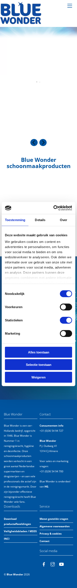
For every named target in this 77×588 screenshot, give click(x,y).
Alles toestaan (38, 352)
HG (46, 486)
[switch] (66, 306)
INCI (6, 539)
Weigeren (38, 377)
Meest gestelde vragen (54, 519)
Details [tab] (40, 220)
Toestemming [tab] (15, 220)
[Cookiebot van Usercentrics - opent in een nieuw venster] (54, 208)
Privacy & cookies (51, 533)
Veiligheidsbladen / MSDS (20, 531)
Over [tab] (63, 220)
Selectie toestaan (38, 364)
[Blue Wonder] (21, 23)
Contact (44, 541)
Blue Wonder (15, 574)
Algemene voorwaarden (55, 526)
